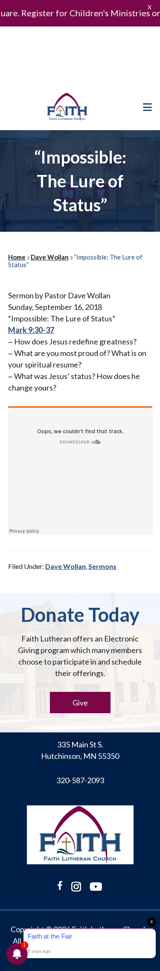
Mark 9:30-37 (31, 330)
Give (80, 702)
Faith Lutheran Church (67, 107)
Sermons (102, 566)
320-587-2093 (80, 780)
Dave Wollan (65, 566)
